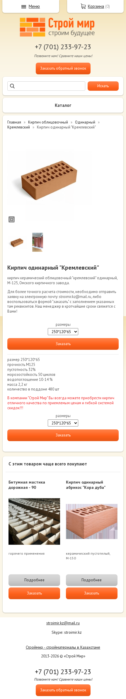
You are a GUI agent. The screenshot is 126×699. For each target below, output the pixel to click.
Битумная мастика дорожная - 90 (26, 484)
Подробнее (34, 580)
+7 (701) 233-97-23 (63, 46)
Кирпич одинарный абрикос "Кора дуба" (85, 484)
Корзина (96, 6)
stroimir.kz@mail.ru (63, 623)
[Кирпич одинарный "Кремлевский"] (49, 178)
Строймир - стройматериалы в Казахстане (63, 647)
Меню (34, 6)
